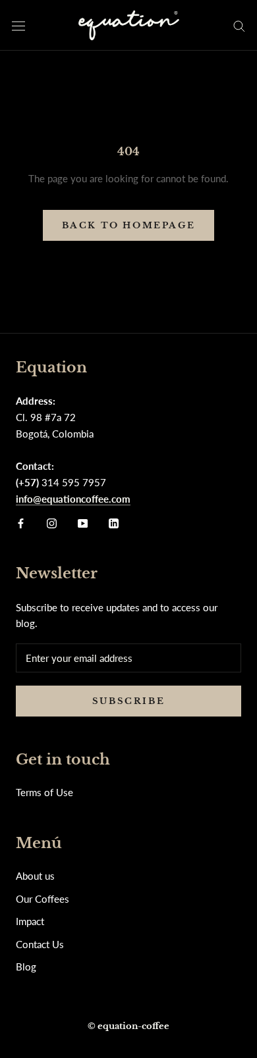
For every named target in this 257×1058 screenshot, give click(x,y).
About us (35, 876)
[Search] (239, 26)
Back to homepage (129, 225)
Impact (30, 921)
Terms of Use (44, 792)
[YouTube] (83, 522)
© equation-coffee (128, 1026)
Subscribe (128, 701)
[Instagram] (52, 522)
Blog (26, 966)
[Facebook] (21, 522)
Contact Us (40, 944)
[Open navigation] (18, 25)
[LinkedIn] (114, 522)
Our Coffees (42, 899)
